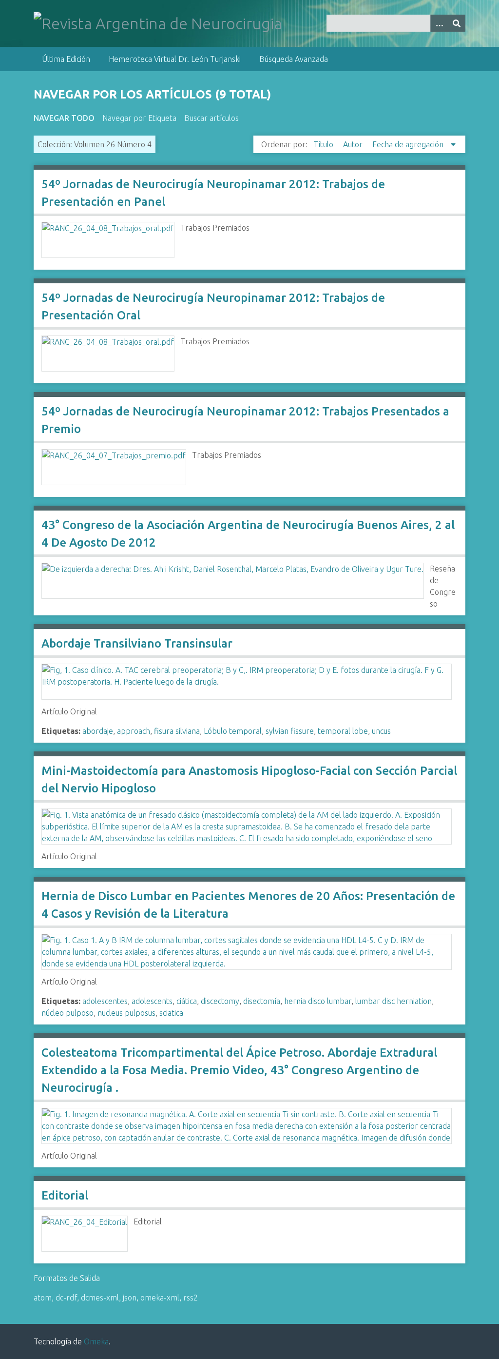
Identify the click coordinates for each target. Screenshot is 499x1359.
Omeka (96, 1341)
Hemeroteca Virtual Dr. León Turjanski (175, 59)
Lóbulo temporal (233, 731)
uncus (381, 731)
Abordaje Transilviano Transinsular (136, 643)
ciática (186, 1001)
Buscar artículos (211, 118)
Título (324, 144)
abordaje (97, 731)
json (129, 1297)
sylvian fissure (290, 731)
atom (43, 1297)
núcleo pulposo (67, 1012)
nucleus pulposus (126, 1012)
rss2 (190, 1297)
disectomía (261, 1001)
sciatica (171, 1012)
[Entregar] (456, 23)
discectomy (220, 1001)
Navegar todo (64, 118)
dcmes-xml (100, 1297)
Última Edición (66, 59)
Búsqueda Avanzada (293, 59)
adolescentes (105, 1001)
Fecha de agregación (408, 144)
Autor (354, 144)
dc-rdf (66, 1297)
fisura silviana (177, 731)
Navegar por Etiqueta (139, 118)
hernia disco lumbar (317, 1001)
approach (133, 731)
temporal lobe (343, 731)
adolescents (152, 1001)
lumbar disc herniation (393, 1001)
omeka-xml (159, 1297)
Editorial (64, 1195)
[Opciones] (439, 23)
